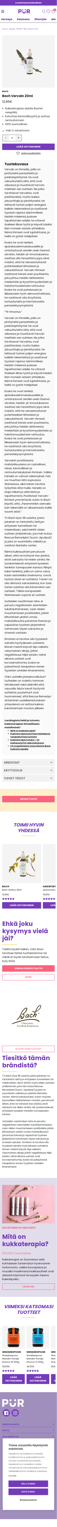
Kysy (28, 977)
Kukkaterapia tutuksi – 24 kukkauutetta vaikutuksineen (27, 741)
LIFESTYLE (41, 19)
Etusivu (5, 29)
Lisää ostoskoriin (28, 146)
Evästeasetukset (28, 1500)
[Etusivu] (21, 11)
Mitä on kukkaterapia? (23, 730)
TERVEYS (6, 19)
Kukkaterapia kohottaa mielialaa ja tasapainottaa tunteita (30, 735)
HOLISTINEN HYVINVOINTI (19, 1228)
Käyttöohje (13, 770)
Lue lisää (12, 1476)
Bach (5, 91)
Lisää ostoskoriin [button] (22, 905)
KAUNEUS (23, 19)
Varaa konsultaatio (28, 968)
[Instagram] (15, 1413)
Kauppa (12, 29)
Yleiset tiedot (14, 778)
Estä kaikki (28, 1492)
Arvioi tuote (28, 799)
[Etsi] (43, 11)
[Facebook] (6, 1413)
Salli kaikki (28, 1484)
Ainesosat (12, 762)
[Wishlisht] (48, 11)
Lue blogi (28, 1286)
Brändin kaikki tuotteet (28, 1049)
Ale (53, 19)
